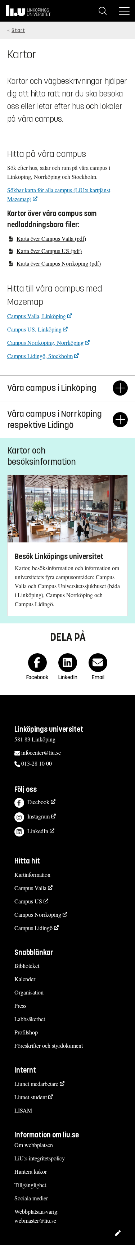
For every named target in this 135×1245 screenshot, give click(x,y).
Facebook (38, 802)
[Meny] (124, 11)
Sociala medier (31, 1198)
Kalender (24, 979)
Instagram (38, 816)
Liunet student (30, 1097)
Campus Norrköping (37, 914)
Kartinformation (32, 874)
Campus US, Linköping (34, 329)
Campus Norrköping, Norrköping (45, 342)
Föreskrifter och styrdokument (48, 1045)
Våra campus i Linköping (51, 388)
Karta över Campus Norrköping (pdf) (59, 263)
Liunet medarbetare (36, 1083)
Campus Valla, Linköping (36, 316)
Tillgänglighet (30, 1184)
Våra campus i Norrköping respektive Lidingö (54, 419)
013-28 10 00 (36, 763)
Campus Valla (30, 888)
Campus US (28, 901)
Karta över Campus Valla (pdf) (51, 238)
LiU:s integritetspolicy (39, 1158)
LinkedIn (37, 831)
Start (18, 30)
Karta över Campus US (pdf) (49, 250)
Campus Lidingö (33, 928)
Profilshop (26, 1032)
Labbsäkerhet (29, 1019)
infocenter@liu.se (41, 752)
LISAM (23, 1110)
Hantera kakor (30, 1171)
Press (20, 1005)
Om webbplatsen (33, 1145)
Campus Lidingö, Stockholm (40, 356)
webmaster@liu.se (35, 1220)
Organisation (29, 992)
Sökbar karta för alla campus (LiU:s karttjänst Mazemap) (58, 194)
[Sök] (102, 11)
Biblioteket (26, 965)
